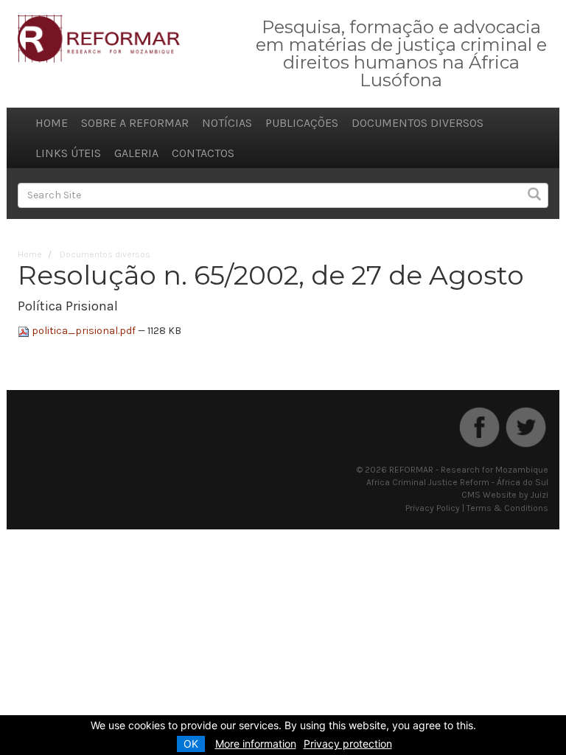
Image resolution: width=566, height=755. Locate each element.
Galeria (136, 153)
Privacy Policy (432, 508)
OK (191, 743)
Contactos (203, 153)
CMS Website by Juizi (504, 495)
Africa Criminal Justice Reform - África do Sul (457, 482)
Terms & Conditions (507, 508)
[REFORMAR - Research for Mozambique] (99, 38)
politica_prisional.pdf (83, 330)
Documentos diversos (417, 123)
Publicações (301, 123)
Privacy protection (348, 743)
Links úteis (68, 153)
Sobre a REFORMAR (135, 123)
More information (255, 743)
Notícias (227, 123)
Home (51, 123)
